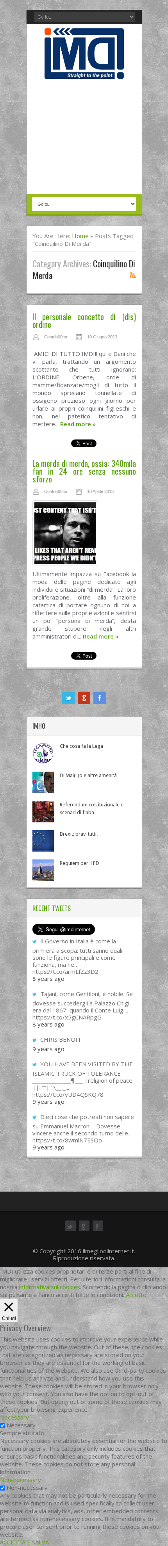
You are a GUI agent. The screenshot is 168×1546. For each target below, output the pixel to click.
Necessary (21, 1425)
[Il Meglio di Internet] (84, 70)
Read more (78, 424)
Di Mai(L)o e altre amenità (88, 775)
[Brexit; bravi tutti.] (43, 841)
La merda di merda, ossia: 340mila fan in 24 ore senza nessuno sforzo (84, 471)
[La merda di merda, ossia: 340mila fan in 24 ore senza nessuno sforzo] (84, 535)
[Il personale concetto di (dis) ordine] (84, 348)
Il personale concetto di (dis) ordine (84, 320)
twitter (68, 698)
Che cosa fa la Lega (81, 746)
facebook (99, 698)
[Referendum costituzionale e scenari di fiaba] (43, 811)
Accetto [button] (136, 1295)
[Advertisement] (84, 137)
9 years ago (48, 1049)
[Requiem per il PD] (43, 870)
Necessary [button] (14, 1417)
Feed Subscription (133, 275)
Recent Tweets (51, 908)
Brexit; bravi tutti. (79, 834)
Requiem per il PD (79, 863)
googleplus (84, 698)
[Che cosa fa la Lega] (43, 753)
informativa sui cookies (49, 1287)
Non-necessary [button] (20, 1480)
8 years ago (48, 978)
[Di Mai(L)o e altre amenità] (43, 782)
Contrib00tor (56, 336)
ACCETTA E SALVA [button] (24, 1542)
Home (80, 236)
